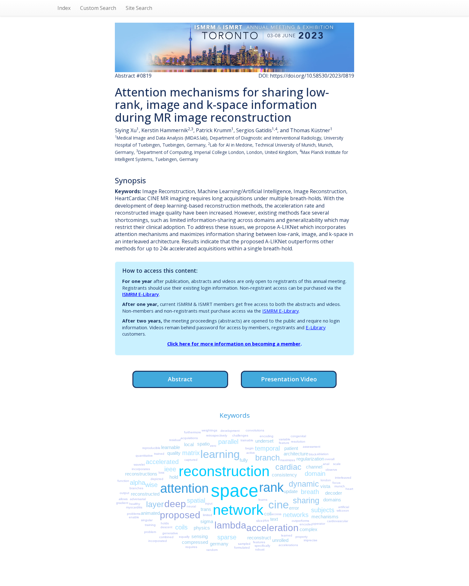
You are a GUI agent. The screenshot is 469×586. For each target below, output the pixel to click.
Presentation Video (289, 379)
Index (64, 7)
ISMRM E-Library (140, 294)
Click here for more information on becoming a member (234, 343)
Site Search (139, 7)
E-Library (315, 327)
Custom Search (98, 7)
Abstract (180, 379)
